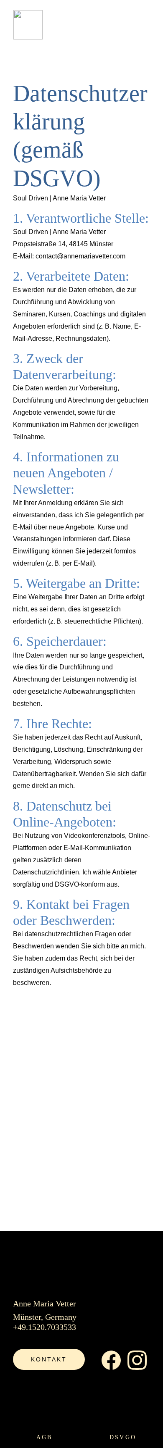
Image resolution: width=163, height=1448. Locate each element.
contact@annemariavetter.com (80, 256)
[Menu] (145, 25)
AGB (44, 1437)
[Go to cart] (107, 24)
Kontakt (49, 1359)
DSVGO (123, 1437)
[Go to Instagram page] (137, 1360)
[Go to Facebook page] (111, 1360)
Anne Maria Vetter (44, 1303)
